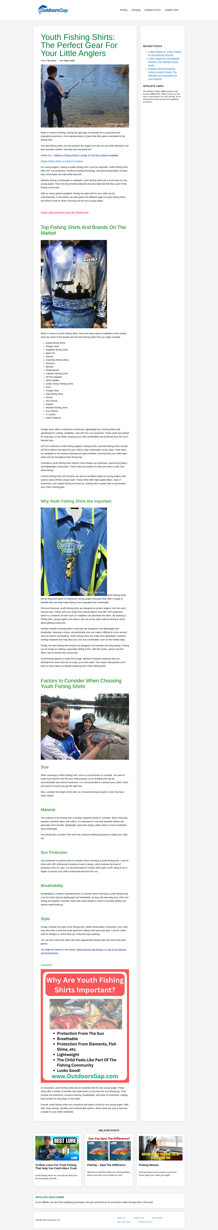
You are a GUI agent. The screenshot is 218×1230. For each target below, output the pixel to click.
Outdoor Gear (172, 10)
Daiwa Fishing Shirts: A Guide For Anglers (62, 161)
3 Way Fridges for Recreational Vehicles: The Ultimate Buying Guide (163, 62)
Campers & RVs (152, 10)
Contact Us (139, 1218)
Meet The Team (124, 1222)
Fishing (123, 10)
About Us (121, 1218)
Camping (135, 10)
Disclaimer (157, 1218)
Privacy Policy (146, 1222)
